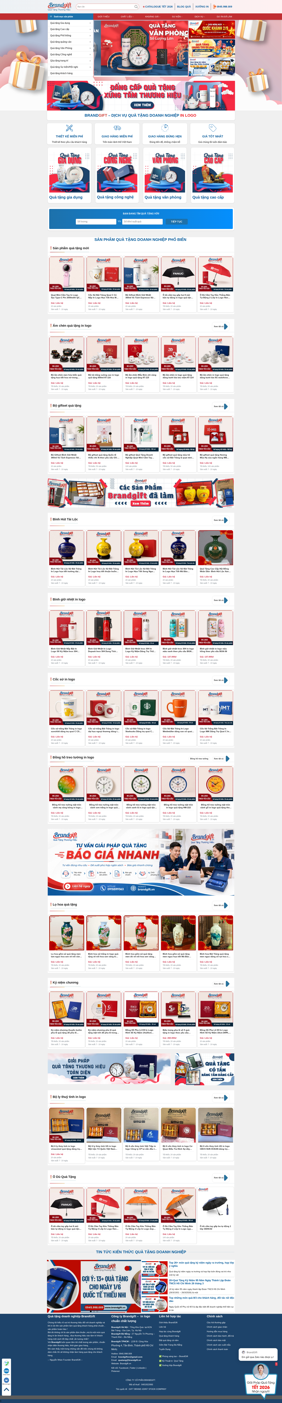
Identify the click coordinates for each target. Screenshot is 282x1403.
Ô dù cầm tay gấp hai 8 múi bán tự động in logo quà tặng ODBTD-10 (177, 296)
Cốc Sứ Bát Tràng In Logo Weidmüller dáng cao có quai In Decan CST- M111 (177, 730)
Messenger (6, 1384)
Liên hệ (163, 1327)
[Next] (232, 612)
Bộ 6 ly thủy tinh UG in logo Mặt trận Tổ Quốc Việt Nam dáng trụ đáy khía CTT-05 (102, 1147)
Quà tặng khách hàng (61, 73)
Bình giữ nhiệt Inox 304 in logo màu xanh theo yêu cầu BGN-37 (178, 650)
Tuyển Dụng (164, 1349)
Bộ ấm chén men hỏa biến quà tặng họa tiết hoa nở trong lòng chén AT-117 (66, 376)
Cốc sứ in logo (64, 679)
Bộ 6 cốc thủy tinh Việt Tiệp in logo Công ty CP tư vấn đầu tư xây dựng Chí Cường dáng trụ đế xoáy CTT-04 (140, 1147)
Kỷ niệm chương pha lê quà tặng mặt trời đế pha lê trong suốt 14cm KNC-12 (102, 1031)
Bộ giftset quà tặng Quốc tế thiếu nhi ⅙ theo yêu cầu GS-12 (102, 456)
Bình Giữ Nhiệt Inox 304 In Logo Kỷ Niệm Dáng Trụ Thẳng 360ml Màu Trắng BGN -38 (140, 650)
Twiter (133, 1368)
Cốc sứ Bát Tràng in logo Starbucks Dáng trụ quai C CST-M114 (138, 730)
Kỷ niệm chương (65, 982)
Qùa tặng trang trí (59, 60)
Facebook (123, 1368)
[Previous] (94, 48)
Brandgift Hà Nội (119, 1327)
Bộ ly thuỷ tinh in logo (69, 1097)
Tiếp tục (176, 221)
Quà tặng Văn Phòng (61, 48)
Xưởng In (202, 6)
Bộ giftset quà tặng (67, 405)
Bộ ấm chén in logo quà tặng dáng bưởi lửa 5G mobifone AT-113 (214, 376)
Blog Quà (184, 6)
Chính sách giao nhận (217, 1327)
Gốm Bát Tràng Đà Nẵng (170, 1345)
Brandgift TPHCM (120, 1341)
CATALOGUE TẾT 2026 (159, 6)
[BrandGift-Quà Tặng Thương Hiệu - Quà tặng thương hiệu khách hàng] (60, 6)
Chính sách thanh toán (218, 1349)
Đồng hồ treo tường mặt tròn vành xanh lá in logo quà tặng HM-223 (141, 806)
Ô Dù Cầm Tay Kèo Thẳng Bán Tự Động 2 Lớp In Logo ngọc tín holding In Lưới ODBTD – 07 (178, 1227)
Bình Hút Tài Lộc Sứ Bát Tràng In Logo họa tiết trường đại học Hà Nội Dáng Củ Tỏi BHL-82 (66, 570)
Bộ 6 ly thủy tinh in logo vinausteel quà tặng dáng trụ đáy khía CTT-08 (65, 1147)
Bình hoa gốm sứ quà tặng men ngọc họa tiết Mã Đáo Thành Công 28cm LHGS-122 (177, 955)
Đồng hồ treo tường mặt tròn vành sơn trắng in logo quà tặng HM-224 (103, 806)
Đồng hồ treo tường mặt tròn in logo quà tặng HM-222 (178, 806)
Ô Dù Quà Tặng (64, 1177)
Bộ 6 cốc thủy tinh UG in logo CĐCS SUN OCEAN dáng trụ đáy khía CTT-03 (215, 1147)
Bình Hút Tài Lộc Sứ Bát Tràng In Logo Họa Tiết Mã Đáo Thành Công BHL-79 (178, 570)
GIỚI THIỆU (103, 16)
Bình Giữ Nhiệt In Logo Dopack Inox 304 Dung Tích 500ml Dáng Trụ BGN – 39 (102, 650)
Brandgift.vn (125, 1363)
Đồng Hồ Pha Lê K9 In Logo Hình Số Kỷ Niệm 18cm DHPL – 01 (215, 1031)
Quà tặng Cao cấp (59, 29)
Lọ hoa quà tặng (65, 904)
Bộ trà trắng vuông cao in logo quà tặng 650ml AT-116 (103, 376)
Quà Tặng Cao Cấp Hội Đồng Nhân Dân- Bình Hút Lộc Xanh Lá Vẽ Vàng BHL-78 (215, 570)
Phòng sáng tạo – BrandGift (175, 1356)
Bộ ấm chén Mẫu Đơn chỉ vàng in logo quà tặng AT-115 (140, 376)
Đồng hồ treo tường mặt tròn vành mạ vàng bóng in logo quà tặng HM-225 (66, 806)
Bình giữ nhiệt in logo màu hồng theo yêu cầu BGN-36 (213, 649)
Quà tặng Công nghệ (61, 54)
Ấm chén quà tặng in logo (72, 325)
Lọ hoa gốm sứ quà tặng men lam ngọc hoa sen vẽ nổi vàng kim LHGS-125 (66, 955)
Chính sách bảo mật (216, 1340)
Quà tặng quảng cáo (60, 42)
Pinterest (115, 1371)
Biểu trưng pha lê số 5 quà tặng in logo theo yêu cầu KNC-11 (176, 1031)
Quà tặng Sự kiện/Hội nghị (64, 67)
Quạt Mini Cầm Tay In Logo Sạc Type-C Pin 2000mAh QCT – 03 (66, 296)
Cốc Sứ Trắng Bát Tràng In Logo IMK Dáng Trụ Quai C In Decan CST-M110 (214, 730)
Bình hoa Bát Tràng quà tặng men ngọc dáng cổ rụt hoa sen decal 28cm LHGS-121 (215, 955)
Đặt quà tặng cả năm (169, 1340)
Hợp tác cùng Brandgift (170, 1331)
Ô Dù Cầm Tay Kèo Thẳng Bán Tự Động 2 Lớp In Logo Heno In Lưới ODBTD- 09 (215, 296)
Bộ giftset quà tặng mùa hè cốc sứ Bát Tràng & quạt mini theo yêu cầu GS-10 (177, 456)
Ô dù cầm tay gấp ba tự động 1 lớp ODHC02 (215, 1227)
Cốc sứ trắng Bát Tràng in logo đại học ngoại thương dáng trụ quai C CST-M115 (103, 730)
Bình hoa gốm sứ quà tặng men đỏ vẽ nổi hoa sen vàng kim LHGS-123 (139, 955)
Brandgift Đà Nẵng (120, 1334)
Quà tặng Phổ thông (60, 35)
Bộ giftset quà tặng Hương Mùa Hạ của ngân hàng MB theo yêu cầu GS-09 (213, 456)
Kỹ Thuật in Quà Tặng (172, 1361)
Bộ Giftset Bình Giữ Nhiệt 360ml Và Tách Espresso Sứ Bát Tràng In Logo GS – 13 (139, 296)
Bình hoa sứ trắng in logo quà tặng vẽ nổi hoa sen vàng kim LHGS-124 (103, 955)
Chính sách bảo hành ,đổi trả (220, 1336)
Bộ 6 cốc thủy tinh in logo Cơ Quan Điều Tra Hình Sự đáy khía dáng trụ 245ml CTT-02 (177, 1147)
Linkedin (141, 1368)
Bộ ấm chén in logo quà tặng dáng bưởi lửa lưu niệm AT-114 (178, 376)
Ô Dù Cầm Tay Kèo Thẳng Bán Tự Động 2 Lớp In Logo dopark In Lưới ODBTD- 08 (141, 1227)
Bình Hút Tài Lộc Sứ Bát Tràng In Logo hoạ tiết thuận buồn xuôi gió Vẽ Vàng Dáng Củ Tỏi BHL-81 (103, 570)
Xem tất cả (219, 326)
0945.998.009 (224, 6)
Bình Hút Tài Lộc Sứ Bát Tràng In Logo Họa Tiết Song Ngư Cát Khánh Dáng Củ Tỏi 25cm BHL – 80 (140, 570)
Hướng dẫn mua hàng (217, 1331)
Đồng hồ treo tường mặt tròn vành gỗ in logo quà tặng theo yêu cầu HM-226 (215, 806)
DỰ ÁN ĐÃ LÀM (224, 16)
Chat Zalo (6, 1374)
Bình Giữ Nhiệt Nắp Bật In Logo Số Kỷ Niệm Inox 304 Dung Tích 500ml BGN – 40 (64, 650)
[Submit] (136, 7)
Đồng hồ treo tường (199, 759)
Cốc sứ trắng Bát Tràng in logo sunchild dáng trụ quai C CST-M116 (66, 730)
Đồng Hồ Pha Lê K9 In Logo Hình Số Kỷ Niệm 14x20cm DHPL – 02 (139, 1031)
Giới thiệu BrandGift (168, 1322)
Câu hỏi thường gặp (216, 1322)
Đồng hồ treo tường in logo (73, 757)
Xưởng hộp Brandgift (172, 1365)
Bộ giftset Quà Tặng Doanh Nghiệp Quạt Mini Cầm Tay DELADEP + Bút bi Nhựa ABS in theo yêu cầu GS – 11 (141, 456)
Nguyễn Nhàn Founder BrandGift (65, 1360)
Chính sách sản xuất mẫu (219, 1345)
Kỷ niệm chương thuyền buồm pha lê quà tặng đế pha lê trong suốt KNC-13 (66, 1031)
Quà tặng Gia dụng (60, 23)
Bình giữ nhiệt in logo (69, 599)
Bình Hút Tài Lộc (65, 519)
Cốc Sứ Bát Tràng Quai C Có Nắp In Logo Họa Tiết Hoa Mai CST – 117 (103, 296)
